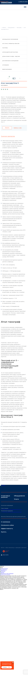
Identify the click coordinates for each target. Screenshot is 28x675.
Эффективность (7, 528)
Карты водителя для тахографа (10, 52)
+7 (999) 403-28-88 (6, 509)
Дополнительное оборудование (10, 60)
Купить (3, 532)
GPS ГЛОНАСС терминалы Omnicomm (10, 43)
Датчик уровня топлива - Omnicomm (11, 56)
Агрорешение (5, 65)
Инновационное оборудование (10, 39)
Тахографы (19, 27)
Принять (1, 589)
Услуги (16, 499)
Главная (4, 27)
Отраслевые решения (5, 496)
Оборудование (11, 27)
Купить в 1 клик (17, 127)
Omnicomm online (7, 525)
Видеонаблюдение (7, 69)
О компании (5, 522)
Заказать (7, 127)
